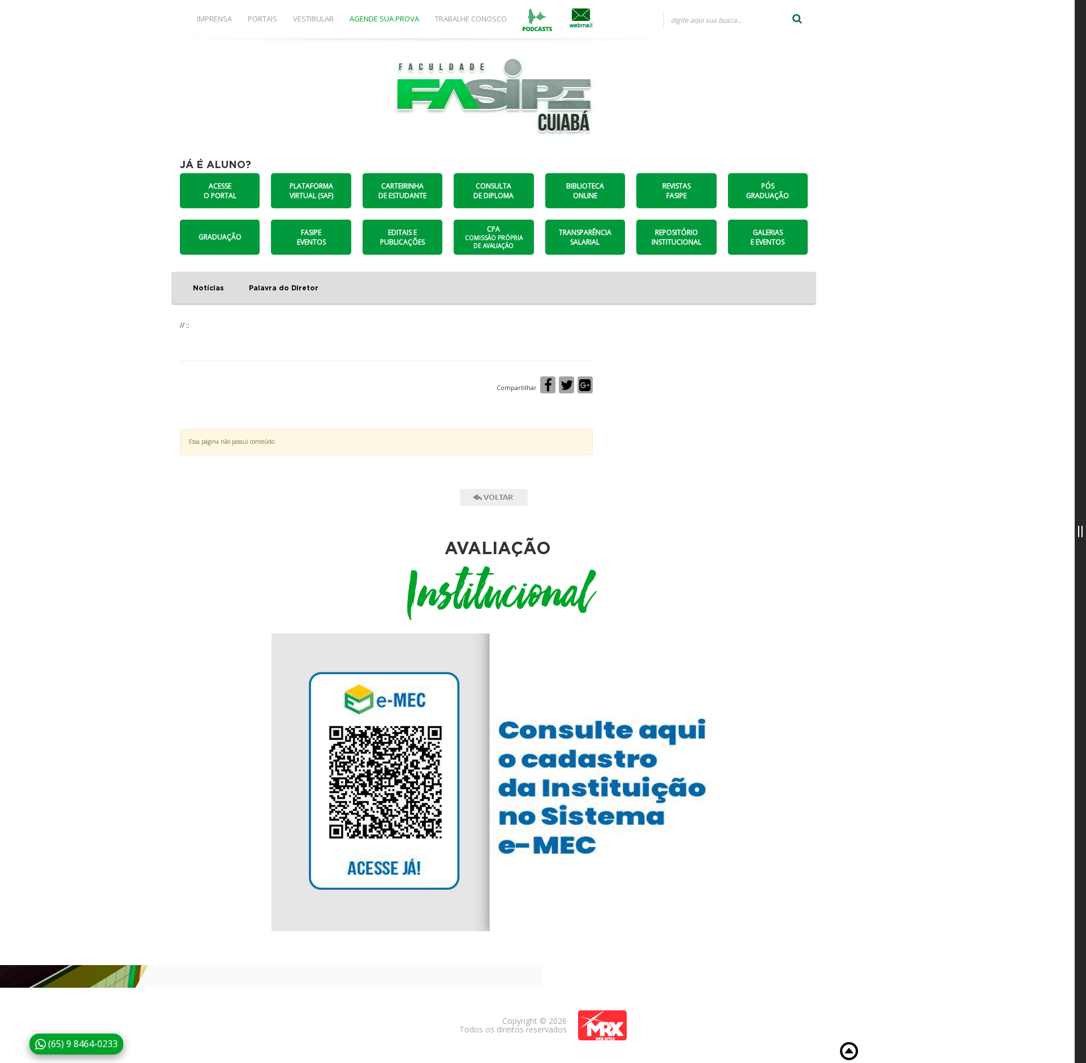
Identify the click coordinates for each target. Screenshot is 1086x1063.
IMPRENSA (214, 19)
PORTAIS (262, 19)
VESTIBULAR (313, 19)
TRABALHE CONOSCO (471, 19)
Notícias (208, 288)
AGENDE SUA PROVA (384, 19)
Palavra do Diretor (283, 288)
